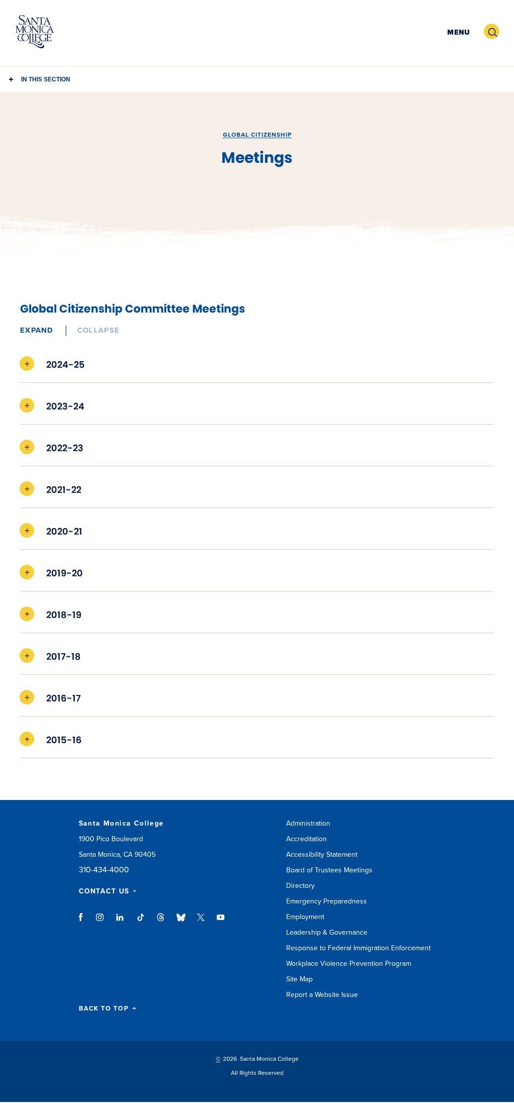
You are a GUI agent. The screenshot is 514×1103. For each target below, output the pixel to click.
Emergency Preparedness (326, 901)
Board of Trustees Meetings (329, 870)
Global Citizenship (257, 134)
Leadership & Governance (326, 932)
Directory (300, 885)
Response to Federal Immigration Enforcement (358, 948)
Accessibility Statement (321, 854)
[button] (457, 32)
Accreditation (306, 839)
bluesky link (181, 922)
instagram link (100, 922)
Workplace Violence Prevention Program (348, 963)
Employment (305, 917)
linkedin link (120, 922)
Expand (37, 330)
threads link (161, 922)
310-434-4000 (104, 870)
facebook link (83, 922)
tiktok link (141, 922)
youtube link (220, 922)
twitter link (200, 922)
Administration (308, 823)
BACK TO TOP (103, 1009)
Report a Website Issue (322, 994)
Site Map (299, 979)
